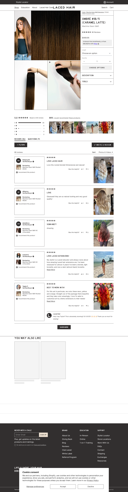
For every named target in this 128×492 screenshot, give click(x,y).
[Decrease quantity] (84, 61)
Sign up (43, 434)
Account (110, 2)
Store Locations (104, 439)
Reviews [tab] (20, 139)
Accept (63, 486)
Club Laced (67, 450)
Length (84, 50)
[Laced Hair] (64, 8)
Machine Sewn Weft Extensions (95, 12)
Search (104, 7)
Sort (94, 152)
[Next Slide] (112, 127)
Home (83, 12)
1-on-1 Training (86, 443)
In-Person (84, 435)
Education (25, 7)
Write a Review (104, 145)
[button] (91, 32)
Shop (16, 7)
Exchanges (102, 457)
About (34, 7)
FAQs (100, 446)
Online (82, 439)
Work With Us (103, 443)
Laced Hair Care (46, 7)
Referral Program (69, 457)
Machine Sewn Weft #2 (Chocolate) (30, 231)
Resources (102, 461)
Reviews (65, 446)
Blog (64, 443)
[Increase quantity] (110, 61)
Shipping (101, 454)
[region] (81, 127)
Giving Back (67, 439)
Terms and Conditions (40, 445)
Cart (112, 7)
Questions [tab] (34, 139)
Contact (101, 450)
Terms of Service (19, 489)
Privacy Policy (93, 480)
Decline (91, 486)
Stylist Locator (22, 2)
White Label (67, 454)
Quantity (84, 58)
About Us (66, 435)
